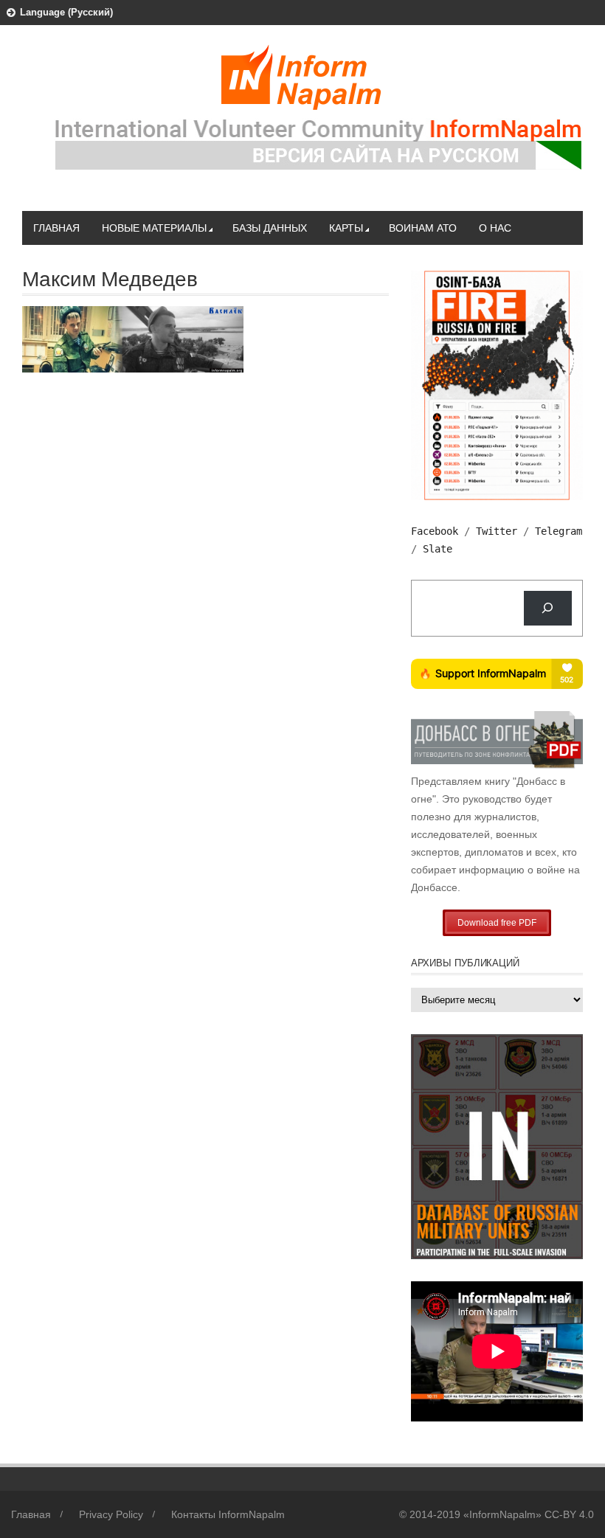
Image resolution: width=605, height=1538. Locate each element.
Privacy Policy (111, 1514)
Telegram (558, 531)
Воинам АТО (423, 228)
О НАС (495, 228)
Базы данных (269, 228)
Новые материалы (154, 228)
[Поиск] (548, 608)
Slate (437, 549)
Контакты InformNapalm (228, 1514)
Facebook (434, 531)
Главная (56, 228)
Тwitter (496, 531)
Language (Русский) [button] (66, 12)
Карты (346, 228)
